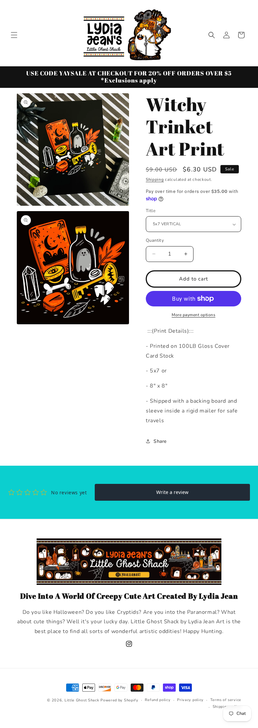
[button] (14, 35)
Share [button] (160, 441)
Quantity (155, 240)
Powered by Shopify (119, 700)
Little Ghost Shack (81, 700)
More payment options (193, 315)
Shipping (155, 179)
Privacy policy (190, 699)
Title (151, 211)
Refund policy (157, 699)
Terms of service (225, 699)
